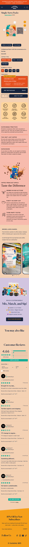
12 (2, 70)
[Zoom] (25, 22)
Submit (25, 529)
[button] (9, 15)
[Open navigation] (2, 7)
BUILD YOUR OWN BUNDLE (14, 319)
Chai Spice (5, 63)
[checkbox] (7, 371)
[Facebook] (17, 536)
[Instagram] (20, 536)
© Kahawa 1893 (14, 543)
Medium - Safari (6, 60)
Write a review (14, 360)
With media (6, 370)
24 (6, 70)
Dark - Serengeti (17, 60)
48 (14, 70)
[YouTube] (23, 536)
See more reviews (14, 499)
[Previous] (4, 30)
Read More (3, 53)
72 (17, 70)
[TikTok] (26, 536)
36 (10, 70)
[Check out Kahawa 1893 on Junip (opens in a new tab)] (17, 502)
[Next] (25, 30)
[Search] (24, 7)
